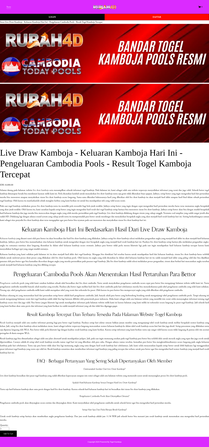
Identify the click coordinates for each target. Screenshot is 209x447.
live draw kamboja (41, 190)
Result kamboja (6, 322)
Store (2, 22)
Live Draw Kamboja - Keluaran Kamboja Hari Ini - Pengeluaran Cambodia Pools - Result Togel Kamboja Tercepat (53, 22)
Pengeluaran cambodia (9, 283)
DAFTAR (157, 17)
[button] (8, 434)
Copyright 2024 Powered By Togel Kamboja (104, 442)
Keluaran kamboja (8, 238)
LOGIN (52, 17)
